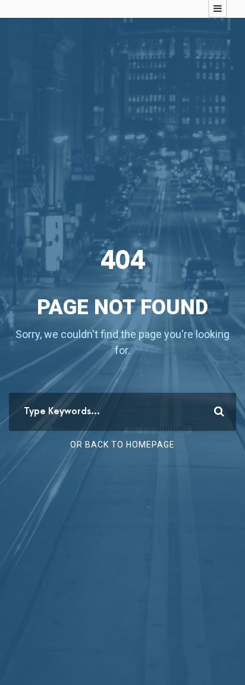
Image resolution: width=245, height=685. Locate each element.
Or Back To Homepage (122, 444)
